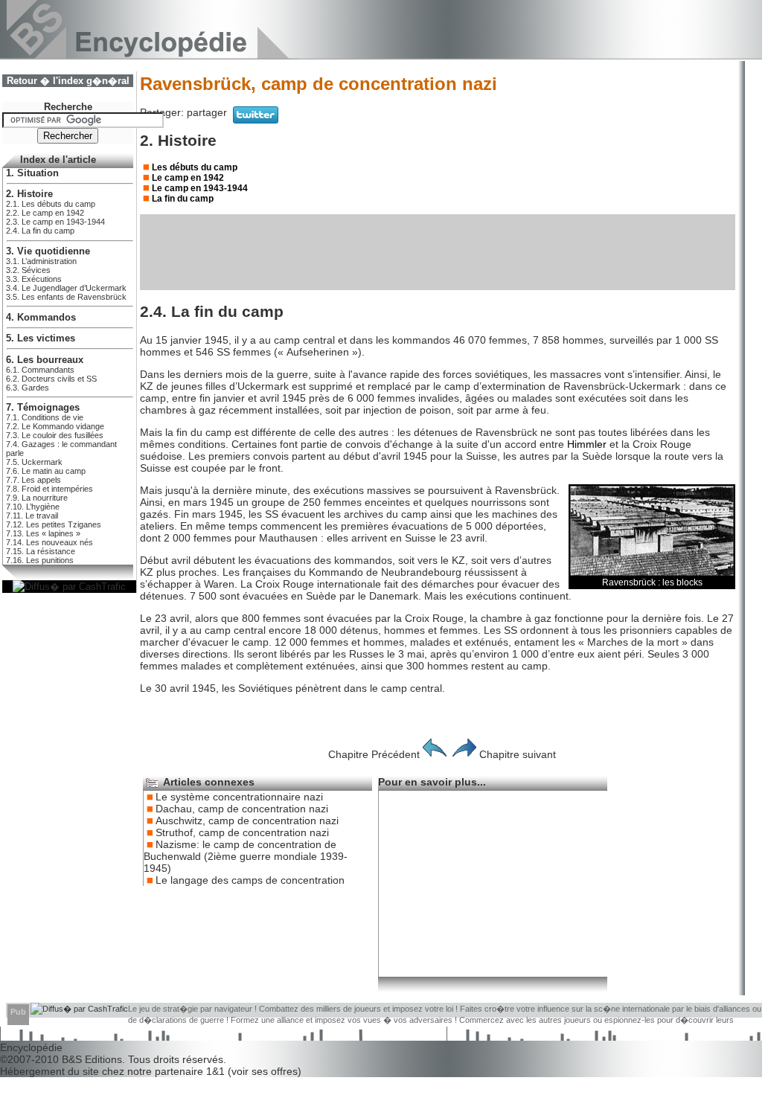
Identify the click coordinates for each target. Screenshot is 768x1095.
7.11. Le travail (32, 515)
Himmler (587, 444)
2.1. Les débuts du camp (50, 203)
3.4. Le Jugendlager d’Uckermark (66, 287)
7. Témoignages (43, 407)
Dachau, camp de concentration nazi (242, 809)
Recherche (68, 107)
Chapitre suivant (517, 754)
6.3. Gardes (27, 387)
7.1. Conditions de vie (44, 417)
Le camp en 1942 (188, 178)
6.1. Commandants (40, 369)
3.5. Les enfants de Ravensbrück (66, 296)
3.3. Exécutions (34, 278)
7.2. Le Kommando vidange (55, 426)
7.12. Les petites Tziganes (53, 524)
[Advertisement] (437, 252)
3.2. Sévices (28, 270)
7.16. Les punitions (40, 560)
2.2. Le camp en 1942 (45, 212)
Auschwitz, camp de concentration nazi (247, 820)
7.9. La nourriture (37, 497)
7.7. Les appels (33, 479)
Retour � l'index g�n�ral (68, 81)
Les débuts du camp (194, 167)
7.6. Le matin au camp (46, 470)
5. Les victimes (40, 338)
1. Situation (32, 173)
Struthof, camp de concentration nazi (242, 832)
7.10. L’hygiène (33, 506)
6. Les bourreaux (44, 360)
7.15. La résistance (40, 551)
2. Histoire (29, 194)
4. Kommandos (41, 317)
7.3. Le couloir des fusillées (54, 435)
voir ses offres (264, 1071)
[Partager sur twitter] (255, 120)
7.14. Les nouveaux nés (49, 542)
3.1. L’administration (41, 261)
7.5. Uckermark (34, 461)
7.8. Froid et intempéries (49, 488)
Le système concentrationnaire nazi (239, 797)
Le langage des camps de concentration (250, 880)
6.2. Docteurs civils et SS (51, 378)
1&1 (217, 1071)
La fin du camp (183, 198)
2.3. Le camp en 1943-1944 (55, 221)
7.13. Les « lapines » (43, 533)
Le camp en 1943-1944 (200, 188)
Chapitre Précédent (374, 754)
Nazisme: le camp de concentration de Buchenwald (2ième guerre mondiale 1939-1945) (246, 856)
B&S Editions (92, 1059)
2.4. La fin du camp (40, 230)
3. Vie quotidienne (48, 251)
